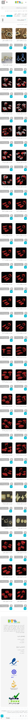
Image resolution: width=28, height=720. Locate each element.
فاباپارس (9, 712)
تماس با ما (22, 642)
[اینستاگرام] (23, 716)
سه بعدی (20, 11)
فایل (23, 11)
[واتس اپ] (26, 716)
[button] (25, 47)
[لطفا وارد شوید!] (3, 2)
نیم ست (15, 11)
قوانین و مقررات (20, 639)
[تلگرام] (20, 716)
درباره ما (22, 641)
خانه (26, 11)
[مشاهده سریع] (25, 45)
